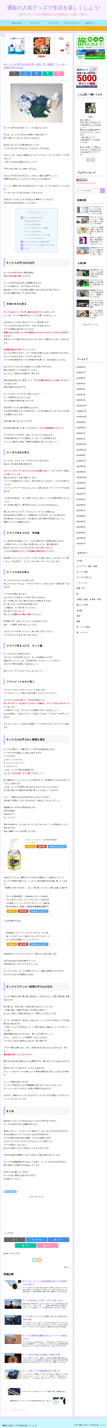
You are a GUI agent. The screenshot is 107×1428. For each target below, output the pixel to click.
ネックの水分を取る (33, 231)
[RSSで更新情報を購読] (39, 1260)
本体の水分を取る (32, 221)
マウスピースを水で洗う (35, 238)
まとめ (26, 248)
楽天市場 (41, 846)
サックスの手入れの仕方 (33, 218)
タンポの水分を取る (33, 225)
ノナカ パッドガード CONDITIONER (40, 840)
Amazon (30, 846)
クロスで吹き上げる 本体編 (37, 228)
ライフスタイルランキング (86, 183)
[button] (58, 73)
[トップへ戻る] (104, 1425)
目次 (34, 212)
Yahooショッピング (57, 846)
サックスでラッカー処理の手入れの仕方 (39, 245)
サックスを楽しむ (11, 1191)
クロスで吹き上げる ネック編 (37, 235)
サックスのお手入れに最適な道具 (36, 242)
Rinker (33, 842)
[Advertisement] (36, 1213)
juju (90, 116)
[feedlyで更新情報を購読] (34, 1260)
